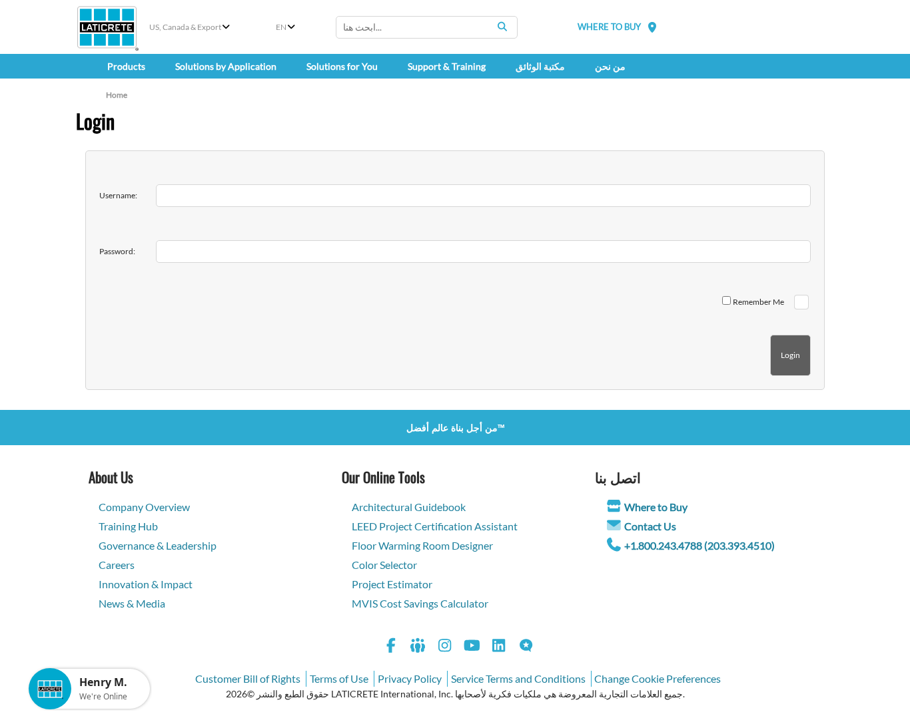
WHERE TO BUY (609, 26)
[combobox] (427, 27)
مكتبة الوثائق (540, 66)
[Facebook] (391, 647)
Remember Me (758, 302)
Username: (118, 195)
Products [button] (126, 66)
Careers (117, 564)
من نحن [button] (610, 66)
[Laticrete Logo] (107, 27)
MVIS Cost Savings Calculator (420, 603)
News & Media (132, 603)
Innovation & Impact (146, 584)
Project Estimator (392, 584)
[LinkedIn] (499, 647)
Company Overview (144, 506)
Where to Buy (655, 506)
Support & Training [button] (447, 66)
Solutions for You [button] (342, 66)
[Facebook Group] (418, 647)
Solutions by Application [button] (225, 66)
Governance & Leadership (158, 545)
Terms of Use (339, 678)
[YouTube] (472, 647)
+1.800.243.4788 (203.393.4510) (699, 545)
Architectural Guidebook (409, 506)
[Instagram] (445, 647)
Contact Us (650, 526)
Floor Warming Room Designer (422, 545)
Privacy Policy (410, 678)
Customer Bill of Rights (247, 678)
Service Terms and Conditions (518, 678)
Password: (117, 251)
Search (502, 26)
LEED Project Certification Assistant (435, 526)
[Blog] (526, 647)
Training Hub (128, 526)
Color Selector (384, 564)
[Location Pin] (652, 27)
